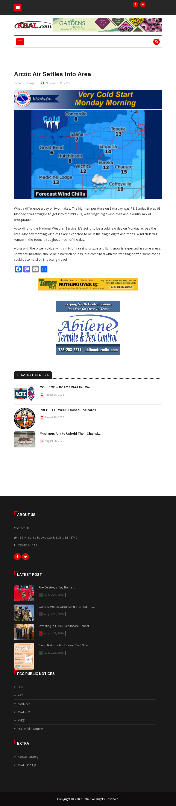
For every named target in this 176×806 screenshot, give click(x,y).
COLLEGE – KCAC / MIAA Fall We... (66, 387)
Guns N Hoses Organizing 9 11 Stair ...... (67, 606)
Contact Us (21, 528)
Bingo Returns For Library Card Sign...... (66, 645)
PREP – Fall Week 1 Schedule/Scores (68, 410)
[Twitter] (143, 4)
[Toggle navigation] (17, 7)
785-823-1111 (27, 545)
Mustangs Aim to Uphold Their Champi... (70, 433)
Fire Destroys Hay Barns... (57, 587)
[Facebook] (135, 4)
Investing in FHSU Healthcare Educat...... (66, 626)
